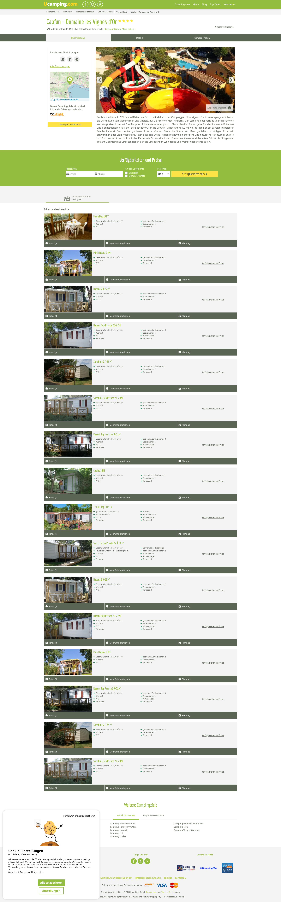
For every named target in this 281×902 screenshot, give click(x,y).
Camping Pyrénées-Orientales (188, 823)
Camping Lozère (118, 836)
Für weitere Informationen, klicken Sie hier (26, 872)
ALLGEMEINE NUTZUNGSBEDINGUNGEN (113, 878)
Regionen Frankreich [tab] (153, 815)
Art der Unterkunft (134, 168)
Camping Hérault (118, 830)
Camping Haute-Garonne (122, 823)
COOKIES (168, 878)
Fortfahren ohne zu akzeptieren (79, 815)
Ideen (196, 4)
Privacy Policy (151, 892)
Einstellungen (51, 890)
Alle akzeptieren (51, 882)
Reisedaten (71, 168)
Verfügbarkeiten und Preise (213, 227)
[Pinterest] (100, 4)
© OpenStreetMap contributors (64, 99)
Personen (162, 168)
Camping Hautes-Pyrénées (123, 826)
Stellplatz (133, 172)
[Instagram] (93, 4)
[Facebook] (85, 4)
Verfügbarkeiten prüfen (224, 27)
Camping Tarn (181, 826)
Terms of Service (168, 892)
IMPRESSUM (180, 878)
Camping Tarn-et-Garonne (187, 830)
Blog (204, 4)
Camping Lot (116, 833)
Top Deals (215, 4)
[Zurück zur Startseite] (60, 4)
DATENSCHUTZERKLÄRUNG (148, 878)
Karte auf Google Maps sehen (119, 29)
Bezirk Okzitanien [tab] (126, 815)
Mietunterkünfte (137, 175)
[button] (69, 80)
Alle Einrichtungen (60, 66)
